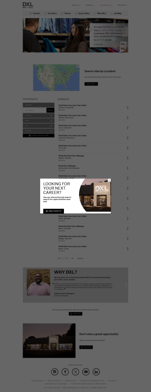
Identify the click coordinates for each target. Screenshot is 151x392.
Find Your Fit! (55, 211)
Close (109, 180)
